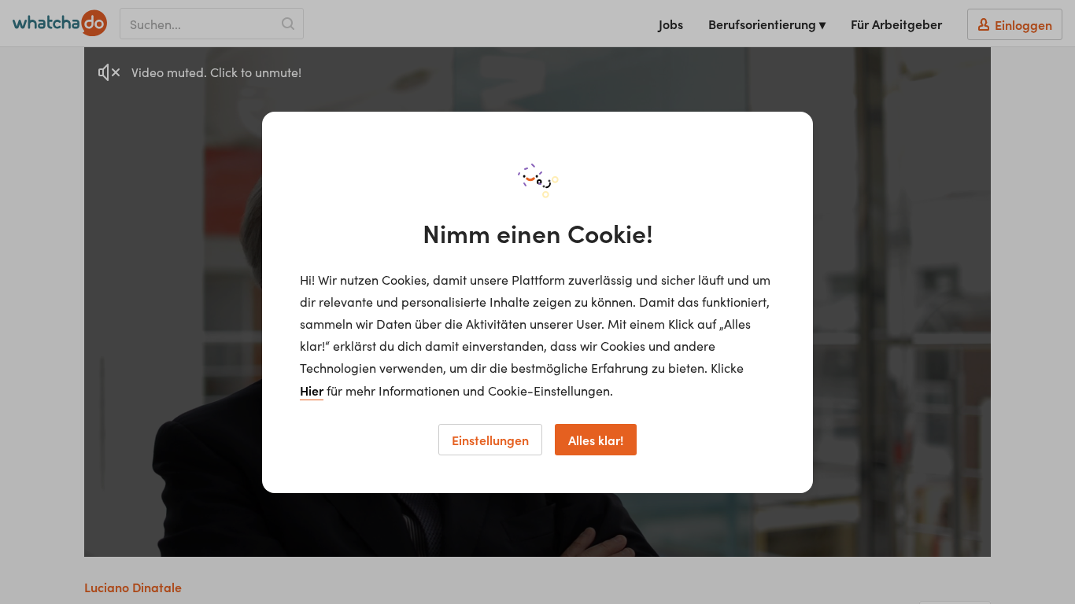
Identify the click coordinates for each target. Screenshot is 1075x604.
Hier (311, 390)
